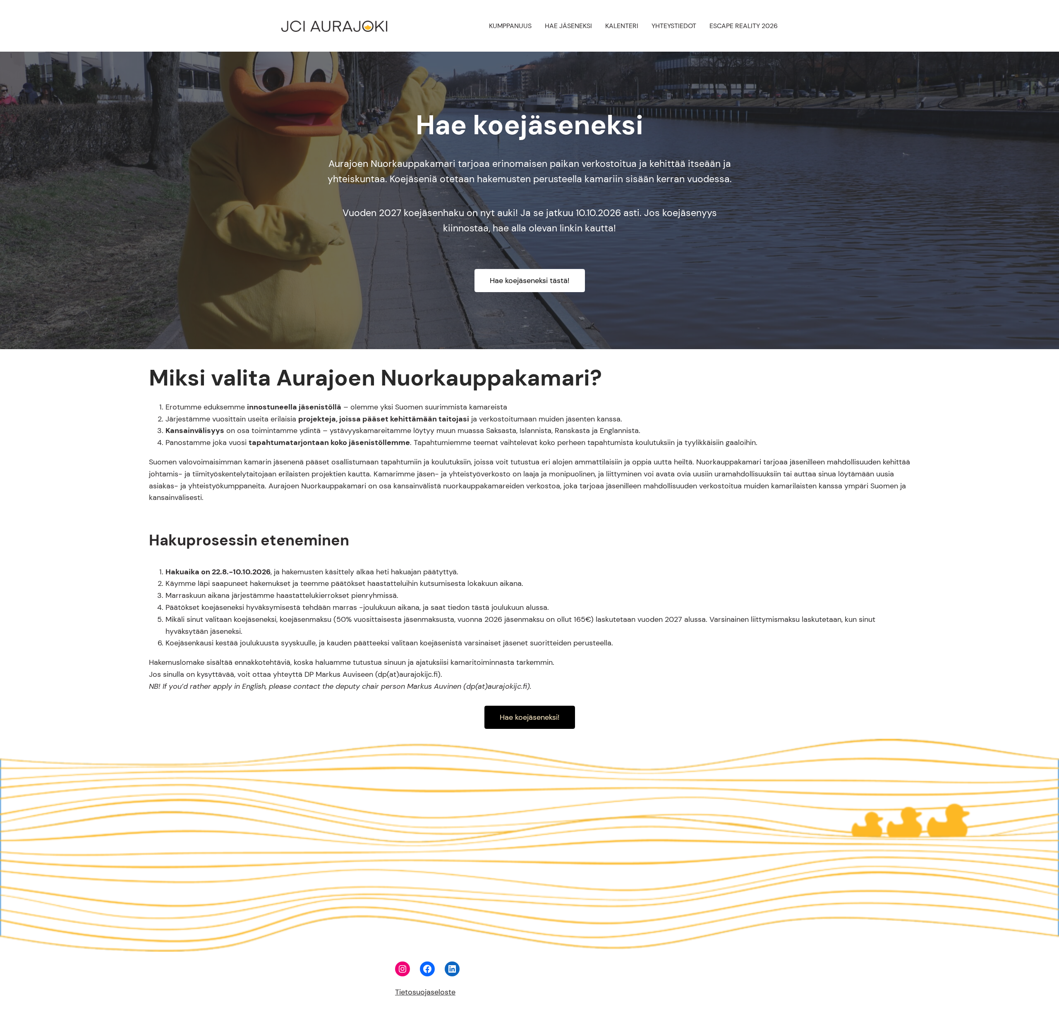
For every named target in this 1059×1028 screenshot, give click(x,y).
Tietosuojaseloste (425, 992)
